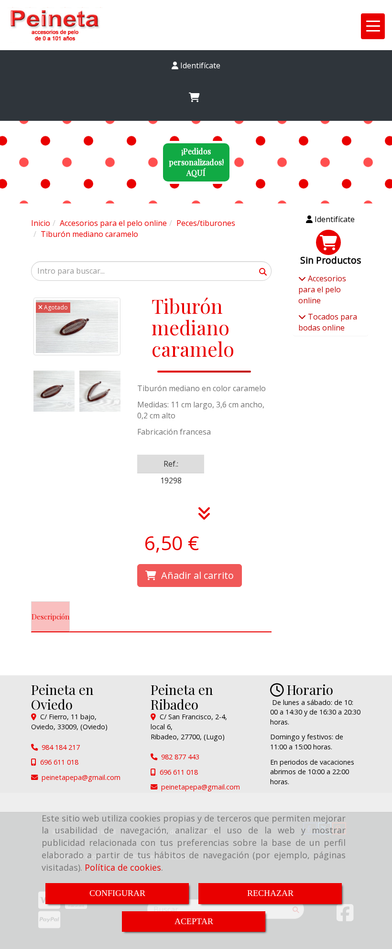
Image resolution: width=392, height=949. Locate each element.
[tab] (50, 616)
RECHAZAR (270, 893)
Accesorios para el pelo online (322, 289)
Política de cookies (123, 867)
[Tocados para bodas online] (302, 316)
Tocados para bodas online (327, 322)
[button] (196, 66)
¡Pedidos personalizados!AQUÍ (196, 162)
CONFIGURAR (117, 893)
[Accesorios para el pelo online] (302, 278)
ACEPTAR (193, 921)
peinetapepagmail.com (81, 777)
